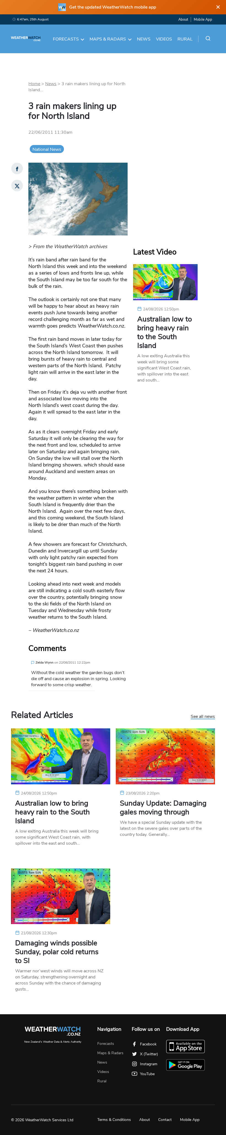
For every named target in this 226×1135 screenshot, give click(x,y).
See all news (203, 716)
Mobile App (203, 19)
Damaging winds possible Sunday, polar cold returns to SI (56, 952)
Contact (165, 1119)
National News (47, 149)
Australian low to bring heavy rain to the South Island (164, 332)
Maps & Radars (108, 39)
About (183, 19)
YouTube (147, 1074)
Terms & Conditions (114, 1119)
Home (34, 84)
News (143, 39)
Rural (185, 39)
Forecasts (66, 39)
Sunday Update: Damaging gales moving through (163, 808)
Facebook (148, 1044)
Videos (164, 39)
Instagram (148, 1064)
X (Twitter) (149, 1054)
